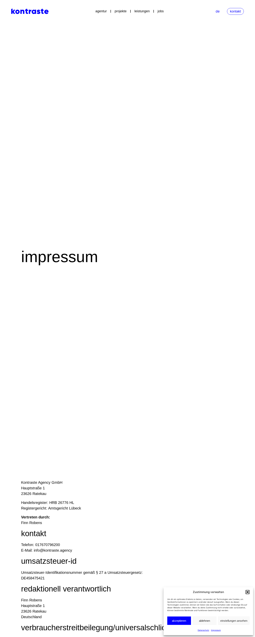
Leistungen (142, 11)
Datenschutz (203, 630)
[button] (247, 592)
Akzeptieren (179, 620)
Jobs (161, 11)
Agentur (101, 11)
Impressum (216, 630)
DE (218, 11)
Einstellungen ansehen (233, 620)
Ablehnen (204, 620)
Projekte (121, 11)
